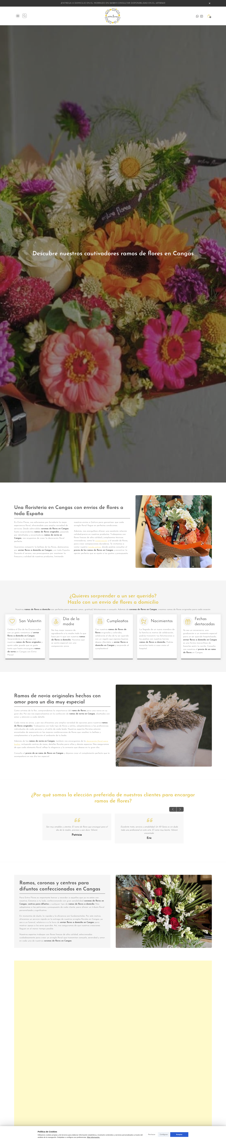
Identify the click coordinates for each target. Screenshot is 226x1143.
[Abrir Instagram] (201, 16)
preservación (101, 541)
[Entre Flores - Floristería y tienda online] (112, 16)
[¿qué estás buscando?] (24, 16)
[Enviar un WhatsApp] (197, 16)
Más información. (93, 1137)
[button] (172, 809)
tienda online (94, 547)
